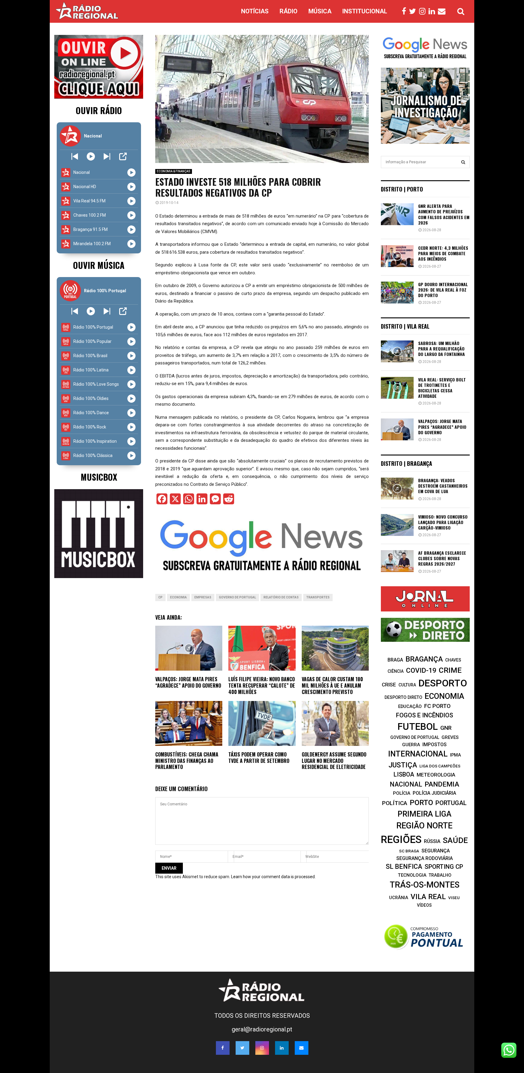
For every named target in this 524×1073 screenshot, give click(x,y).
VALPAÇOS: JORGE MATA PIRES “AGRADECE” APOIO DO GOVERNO (188, 682)
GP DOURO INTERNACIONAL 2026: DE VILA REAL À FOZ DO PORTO (443, 289)
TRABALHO (440, 875)
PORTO (421, 802)
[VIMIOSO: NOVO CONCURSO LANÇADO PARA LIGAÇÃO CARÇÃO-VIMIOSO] (397, 525)
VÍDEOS (424, 905)
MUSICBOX (99, 477)
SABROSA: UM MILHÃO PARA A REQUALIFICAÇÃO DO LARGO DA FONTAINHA (441, 348)
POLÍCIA (401, 793)
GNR (446, 727)
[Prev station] (107, 156)
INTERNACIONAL (418, 753)
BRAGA (395, 660)
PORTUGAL (451, 803)
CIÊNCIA (396, 671)
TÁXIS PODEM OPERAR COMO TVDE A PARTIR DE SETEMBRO (258, 757)
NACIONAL (406, 784)
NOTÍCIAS (255, 11)
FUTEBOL (418, 726)
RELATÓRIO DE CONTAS (281, 597)
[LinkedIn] (433, 11)
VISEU (454, 897)
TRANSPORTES (318, 597)
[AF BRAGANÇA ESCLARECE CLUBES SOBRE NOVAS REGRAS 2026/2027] (397, 561)
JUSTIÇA (402, 765)
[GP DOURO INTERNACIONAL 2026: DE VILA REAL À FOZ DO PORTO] (397, 292)
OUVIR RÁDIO (99, 110)
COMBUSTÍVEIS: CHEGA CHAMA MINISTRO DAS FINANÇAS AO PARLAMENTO (186, 761)
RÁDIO (288, 11)
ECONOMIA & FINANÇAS (173, 171)
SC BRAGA (409, 850)
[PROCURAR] (463, 162)
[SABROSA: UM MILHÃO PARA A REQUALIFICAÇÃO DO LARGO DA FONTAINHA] (397, 351)
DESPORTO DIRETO (403, 697)
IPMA (455, 755)
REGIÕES (401, 839)
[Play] (91, 156)
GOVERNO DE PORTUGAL (237, 597)
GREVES (450, 737)
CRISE (389, 685)
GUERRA (411, 744)
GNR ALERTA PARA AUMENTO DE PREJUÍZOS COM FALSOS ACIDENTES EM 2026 (443, 214)
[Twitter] (414, 11)
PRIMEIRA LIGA (425, 813)
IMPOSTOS (434, 744)
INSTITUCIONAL (364, 11)
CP (160, 597)
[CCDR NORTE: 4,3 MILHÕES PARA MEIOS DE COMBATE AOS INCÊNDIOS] (397, 256)
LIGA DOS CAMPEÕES (439, 766)
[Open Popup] (123, 156)
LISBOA (404, 774)
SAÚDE (455, 840)
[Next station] (75, 156)
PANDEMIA (442, 784)
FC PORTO (437, 706)
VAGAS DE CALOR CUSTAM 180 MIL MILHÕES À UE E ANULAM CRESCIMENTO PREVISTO (332, 685)
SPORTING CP (444, 866)
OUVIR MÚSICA (98, 265)
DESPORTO (442, 683)
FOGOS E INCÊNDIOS (424, 715)
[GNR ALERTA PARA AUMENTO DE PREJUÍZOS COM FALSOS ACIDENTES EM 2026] (397, 214)
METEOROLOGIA (436, 775)
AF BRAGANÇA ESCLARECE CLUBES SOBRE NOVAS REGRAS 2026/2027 (442, 558)
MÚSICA (319, 11)
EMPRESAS (202, 597)
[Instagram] (423, 11)
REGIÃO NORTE (424, 826)
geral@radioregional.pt (262, 1029)
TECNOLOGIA (412, 875)
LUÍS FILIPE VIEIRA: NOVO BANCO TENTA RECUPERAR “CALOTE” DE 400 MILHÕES (261, 685)
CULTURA (407, 684)
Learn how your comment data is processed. (273, 876)
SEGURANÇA (436, 851)
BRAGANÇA (424, 659)
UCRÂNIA (398, 897)
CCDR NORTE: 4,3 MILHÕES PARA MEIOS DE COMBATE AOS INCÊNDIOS (443, 253)
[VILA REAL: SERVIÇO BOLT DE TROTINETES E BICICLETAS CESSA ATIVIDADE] (397, 388)
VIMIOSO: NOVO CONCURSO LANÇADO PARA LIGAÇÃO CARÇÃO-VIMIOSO (443, 522)
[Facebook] (405, 11)
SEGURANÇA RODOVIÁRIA (424, 858)
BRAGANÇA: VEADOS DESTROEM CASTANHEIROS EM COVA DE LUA (443, 485)
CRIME (450, 670)
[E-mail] (443, 11)
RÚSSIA (432, 841)
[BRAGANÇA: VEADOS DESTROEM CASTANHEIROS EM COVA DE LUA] (397, 488)
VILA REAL (428, 896)
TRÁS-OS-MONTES (424, 885)
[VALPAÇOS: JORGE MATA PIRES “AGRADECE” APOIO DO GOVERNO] (397, 429)
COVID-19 (421, 670)
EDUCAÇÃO (410, 706)
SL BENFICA (404, 866)
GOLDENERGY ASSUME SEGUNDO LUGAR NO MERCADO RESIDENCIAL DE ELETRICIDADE (334, 761)
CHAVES (453, 660)
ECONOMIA (178, 597)
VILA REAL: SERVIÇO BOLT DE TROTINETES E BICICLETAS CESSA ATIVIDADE (442, 387)
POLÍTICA (394, 803)
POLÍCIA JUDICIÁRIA (434, 793)
